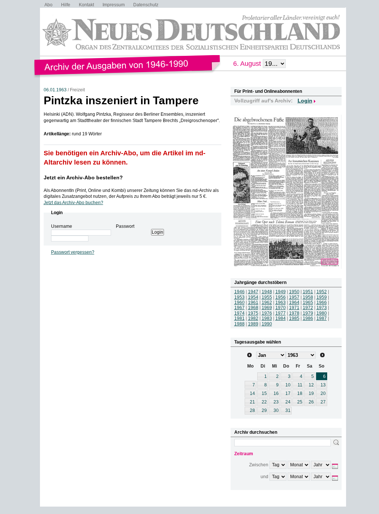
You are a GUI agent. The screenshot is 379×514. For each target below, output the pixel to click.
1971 (294, 307)
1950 (294, 291)
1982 (253, 318)
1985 (294, 318)
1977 (280, 313)
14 (252, 393)
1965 (308, 302)
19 (311, 393)
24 (288, 402)
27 (323, 402)
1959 (321, 297)
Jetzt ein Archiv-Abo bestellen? (83, 177)
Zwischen (258, 464)
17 (288, 393)
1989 (253, 324)
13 (323, 385)
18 (299, 393)
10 (288, 385)
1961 (253, 302)
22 (264, 402)
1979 (308, 313)
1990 (267, 324)
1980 (321, 313)
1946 (239, 291)
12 (311, 385)
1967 (239, 307)
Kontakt (86, 4)
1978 (294, 313)
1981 (239, 318)
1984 (280, 318)
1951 (308, 291)
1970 (280, 307)
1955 (267, 297)
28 (252, 410)
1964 (294, 302)
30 (276, 410)
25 (299, 402)
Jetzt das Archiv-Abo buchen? (73, 202)
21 (252, 402)
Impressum (114, 4)
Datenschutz (145, 4)
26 (311, 402)
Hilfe (65, 4)
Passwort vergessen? (72, 252)
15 (264, 393)
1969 (267, 307)
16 (276, 393)
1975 (253, 313)
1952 (321, 291)
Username (61, 226)
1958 (308, 297)
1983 (267, 318)
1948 (267, 291)
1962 (267, 302)
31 (288, 410)
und (264, 476)
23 (276, 402)
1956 (280, 297)
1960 (239, 302)
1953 (239, 297)
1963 (280, 302)
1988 (239, 324)
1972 (308, 307)
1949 (280, 291)
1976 (267, 313)
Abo (48, 4)
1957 (294, 297)
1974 (239, 313)
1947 (253, 291)
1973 (321, 307)
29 (264, 410)
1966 (321, 302)
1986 (308, 318)
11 (300, 385)
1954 (253, 297)
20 (323, 393)
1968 (253, 307)
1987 (321, 318)
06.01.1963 (55, 89)
